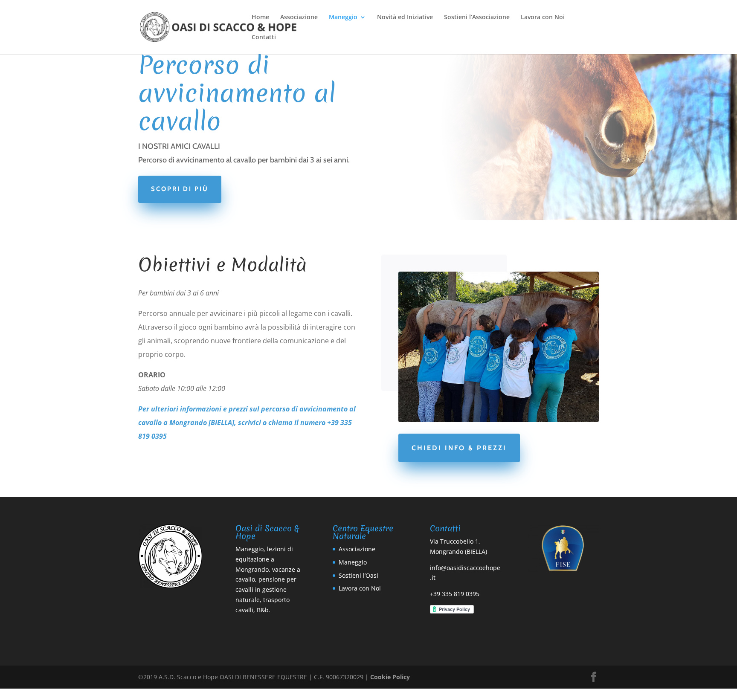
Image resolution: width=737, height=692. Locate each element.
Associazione (299, 17)
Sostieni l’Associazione (477, 17)
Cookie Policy (390, 677)
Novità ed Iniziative (405, 17)
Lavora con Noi (543, 17)
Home (260, 17)
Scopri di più (180, 189)
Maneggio (343, 17)
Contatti (264, 37)
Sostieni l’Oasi (358, 575)
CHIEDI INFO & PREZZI (459, 448)
